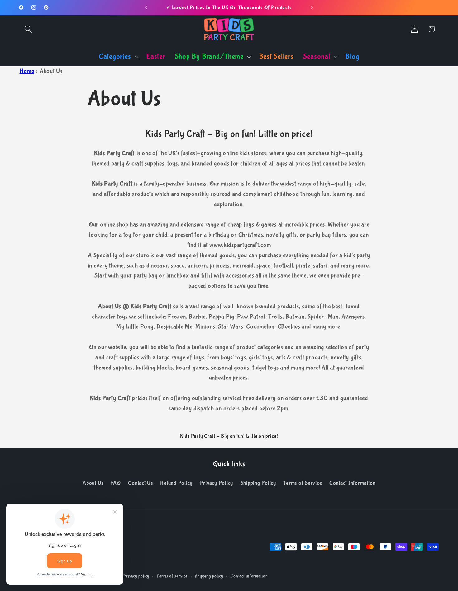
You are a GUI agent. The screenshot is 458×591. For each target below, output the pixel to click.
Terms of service (172, 576)
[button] (28, 29)
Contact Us (140, 483)
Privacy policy (136, 576)
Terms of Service (302, 483)
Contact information (249, 576)
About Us (93, 483)
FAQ (116, 483)
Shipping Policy (258, 483)
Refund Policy (176, 483)
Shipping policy (209, 576)
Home (27, 71)
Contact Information (352, 483)
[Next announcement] (312, 7)
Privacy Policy (216, 483)
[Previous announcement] (146, 7)
